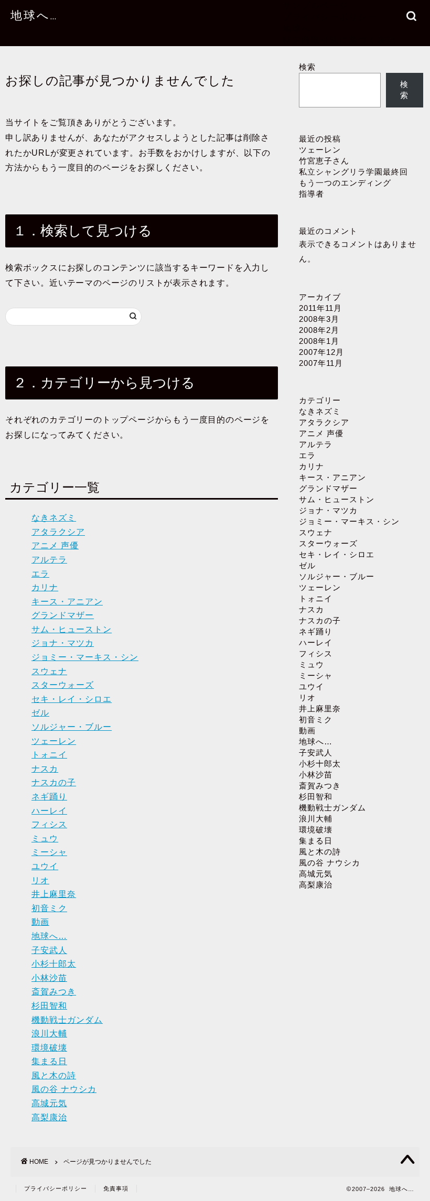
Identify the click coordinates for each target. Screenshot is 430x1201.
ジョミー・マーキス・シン (84, 657)
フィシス (49, 824)
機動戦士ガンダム (67, 1019)
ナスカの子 (53, 782)
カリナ (44, 587)
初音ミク (49, 908)
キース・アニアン (67, 601)
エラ (40, 573)
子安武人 (49, 950)
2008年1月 (319, 341)
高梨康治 (49, 1117)
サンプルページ (316, 5)
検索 (307, 66)
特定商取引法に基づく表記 (339, 40)
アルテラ (49, 559)
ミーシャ (49, 852)
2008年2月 (319, 330)
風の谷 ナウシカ (63, 1089)
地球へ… (34, 15)
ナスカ (44, 768)
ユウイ (44, 866)
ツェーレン (53, 741)
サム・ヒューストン (71, 629)
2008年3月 (319, 319)
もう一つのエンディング (345, 182)
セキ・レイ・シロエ (71, 699)
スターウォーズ (62, 684)
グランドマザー (62, 615)
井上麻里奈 (53, 894)
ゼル (40, 712)
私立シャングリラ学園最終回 (353, 171)
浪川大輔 (49, 1033)
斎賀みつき (53, 991)
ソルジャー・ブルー (71, 726)
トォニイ (49, 754)
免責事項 (115, 1188)
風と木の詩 (53, 1075)
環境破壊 (49, 1047)
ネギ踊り (49, 796)
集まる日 (49, 1061)
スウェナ (49, 671)
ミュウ (44, 838)
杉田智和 (49, 1005)
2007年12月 (321, 352)
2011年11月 (320, 308)
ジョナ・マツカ (62, 643)
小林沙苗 (49, 977)
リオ (40, 880)
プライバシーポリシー (330, 17)
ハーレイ (49, 810)
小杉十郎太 (53, 963)
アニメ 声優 (55, 545)
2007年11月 (321, 363)
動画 (40, 921)
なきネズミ (53, 517)
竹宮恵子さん (324, 160)
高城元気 (49, 1103)
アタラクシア (58, 531)
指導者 (311, 193)
